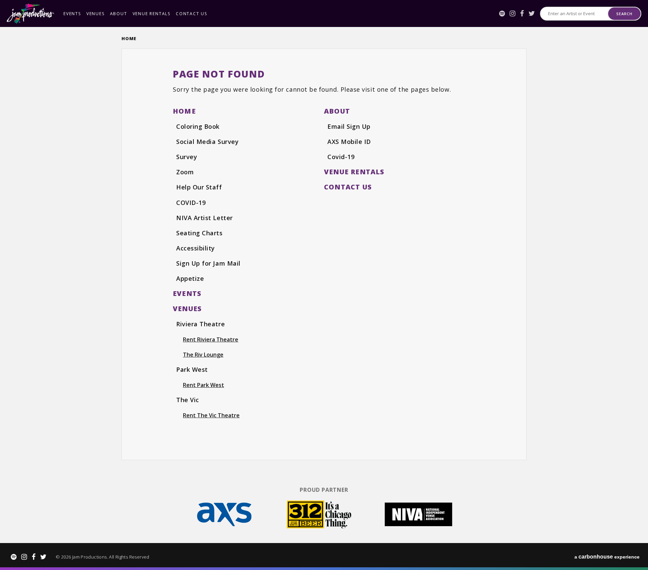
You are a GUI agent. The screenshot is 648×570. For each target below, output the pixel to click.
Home (129, 38)
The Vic (187, 400)
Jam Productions (30, 13)
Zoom (185, 172)
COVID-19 (191, 203)
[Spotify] (502, 13)
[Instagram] (512, 13)
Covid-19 (340, 157)
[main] (324, 254)
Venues (95, 14)
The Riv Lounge (203, 354)
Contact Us (191, 14)
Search (624, 13)
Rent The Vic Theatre (211, 415)
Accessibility (195, 248)
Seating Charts (199, 233)
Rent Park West (203, 385)
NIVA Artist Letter (204, 218)
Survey (186, 157)
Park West (192, 369)
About (118, 14)
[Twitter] (532, 13)
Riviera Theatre (200, 324)
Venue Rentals (151, 14)
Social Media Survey (207, 142)
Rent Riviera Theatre (210, 339)
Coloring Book (198, 126)
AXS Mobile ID (349, 142)
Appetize (190, 278)
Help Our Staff (199, 187)
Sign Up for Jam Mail (208, 263)
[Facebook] (522, 13)
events (72, 14)
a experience (607, 557)
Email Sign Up (349, 126)
